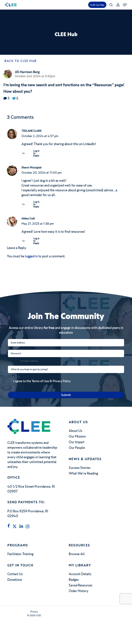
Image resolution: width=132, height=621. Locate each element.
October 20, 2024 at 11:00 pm (41, 173)
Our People (77, 448)
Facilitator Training (20, 554)
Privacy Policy (62, 381)
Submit (66, 395)
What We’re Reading (83, 473)
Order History (78, 591)
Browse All (77, 554)
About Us (75, 431)
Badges (74, 580)
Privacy (34, 611)
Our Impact (76, 442)
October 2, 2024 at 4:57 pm (39, 136)
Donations (14, 580)
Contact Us (15, 574)
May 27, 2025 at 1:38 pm (37, 224)
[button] (125, 5)
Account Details (80, 574)
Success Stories (79, 468)
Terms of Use (40, 381)
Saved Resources (80, 585)
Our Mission (77, 436)
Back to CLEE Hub (20, 61)
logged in (31, 256)
